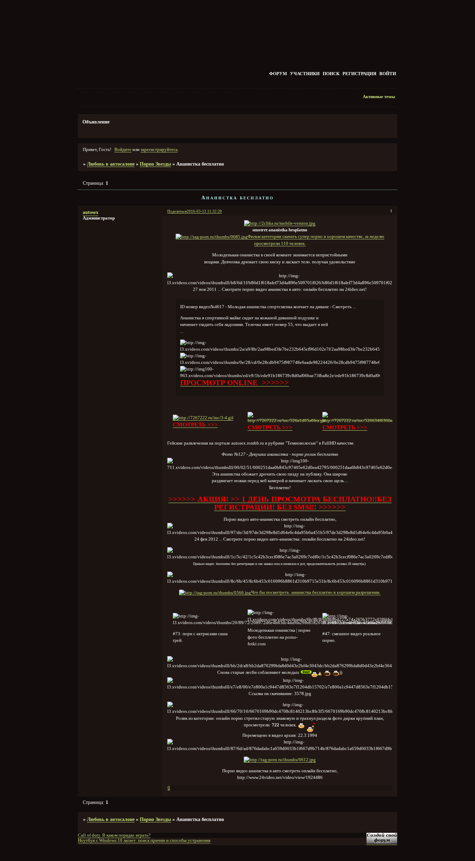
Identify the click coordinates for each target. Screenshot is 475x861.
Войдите (122, 149)
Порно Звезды (155, 164)
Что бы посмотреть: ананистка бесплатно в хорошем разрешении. (315, 592)
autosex (90, 212)
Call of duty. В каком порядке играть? (114, 835)
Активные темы (379, 96)
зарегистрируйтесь (159, 149)
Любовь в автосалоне (111, 164)
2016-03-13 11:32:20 (204, 211)
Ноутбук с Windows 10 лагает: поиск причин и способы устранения (144, 840)
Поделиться (177, 211)
